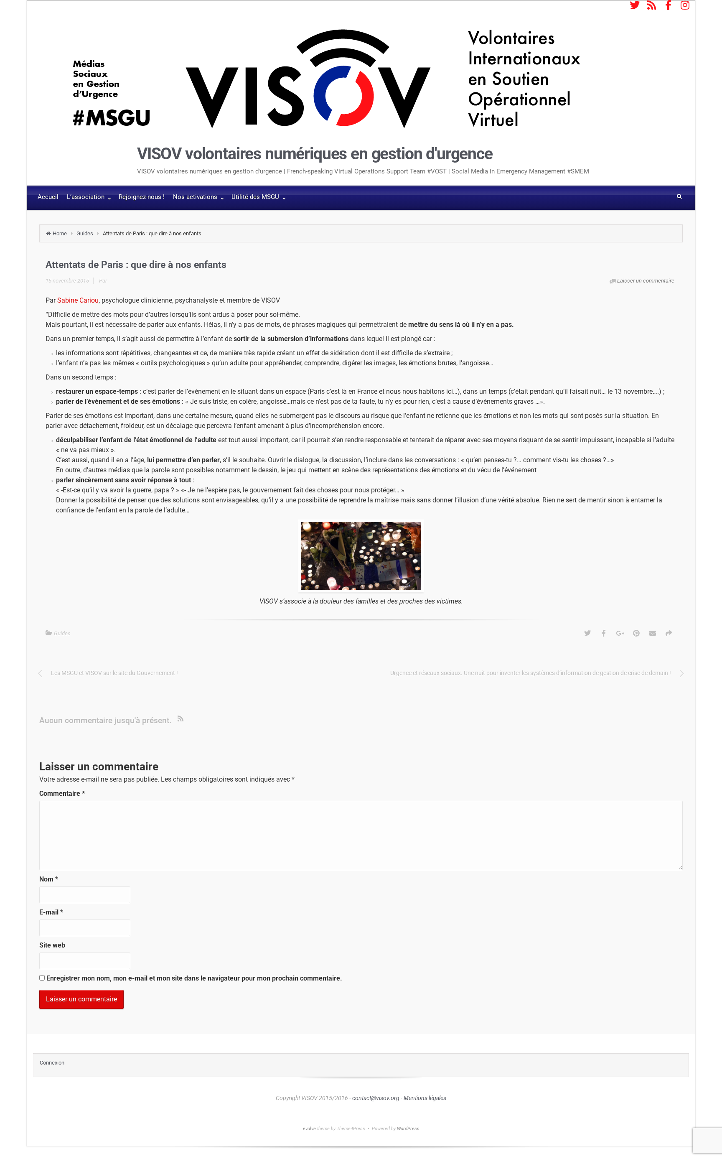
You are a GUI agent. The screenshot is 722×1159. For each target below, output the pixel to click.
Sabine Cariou (78, 300)
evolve (309, 1128)
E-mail (51, 912)
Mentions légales (425, 1098)
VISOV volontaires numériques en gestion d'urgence (315, 153)
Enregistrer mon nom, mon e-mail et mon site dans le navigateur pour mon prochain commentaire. (194, 978)
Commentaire (62, 793)
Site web (52, 945)
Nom (48, 879)
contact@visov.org (375, 1098)
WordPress (408, 1128)
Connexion (52, 1063)
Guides (84, 233)
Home (60, 233)
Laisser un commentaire (645, 281)
